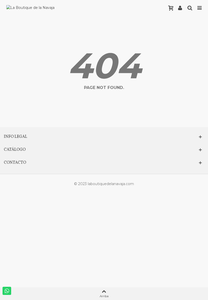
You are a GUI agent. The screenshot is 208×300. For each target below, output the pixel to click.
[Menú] (199, 7)
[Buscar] (190, 7)
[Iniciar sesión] (180, 7)
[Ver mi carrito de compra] (170, 7)
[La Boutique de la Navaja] (30, 7)
